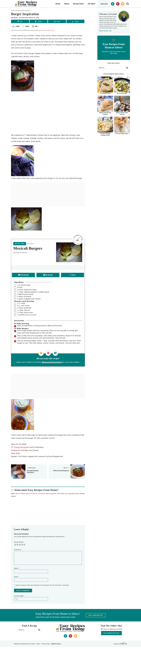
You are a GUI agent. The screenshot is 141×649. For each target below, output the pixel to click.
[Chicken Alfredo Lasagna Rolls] (105, 131)
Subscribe (104, 4)
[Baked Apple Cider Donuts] (122, 111)
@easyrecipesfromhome (52, 362)
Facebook (41, 493)
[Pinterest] (117, 3)
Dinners (17, 10)
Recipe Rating (18, 542)
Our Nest (91, 4)
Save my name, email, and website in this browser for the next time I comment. (42, 585)
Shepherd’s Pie (17, 450)
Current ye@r (19, 596)
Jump (17, 26)
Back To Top (55, 644)
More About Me (105, 31)
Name (16, 568)
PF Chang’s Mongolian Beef (22, 447)
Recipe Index (78, 4)
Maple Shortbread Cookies (105, 113)
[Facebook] (112, 3)
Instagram (52, 493)
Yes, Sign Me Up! (95, 615)
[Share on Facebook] (55, 353)
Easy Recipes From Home (26, 4)
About (66, 4)
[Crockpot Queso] (105, 91)
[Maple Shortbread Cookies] (105, 111)
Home (57, 4)
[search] (127, 4)
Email (16, 577)
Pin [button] (36, 26)
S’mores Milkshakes (122, 133)
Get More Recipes (111, 633)
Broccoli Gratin (122, 93)
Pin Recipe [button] (49, 275)
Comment (18, 550)
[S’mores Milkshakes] (122, 131)
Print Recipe (24, 275)
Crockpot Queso (105, 93)
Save (27, 26)
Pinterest (34, 493)
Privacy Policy (45, 644)
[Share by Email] (41, 353)
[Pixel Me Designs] (123, 644)
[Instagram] (122, 3)
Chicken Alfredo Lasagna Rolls (105, 134)
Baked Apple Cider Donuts (122, 113)
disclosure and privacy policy (47, 30)
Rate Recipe (14, 17)
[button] (48, 353)
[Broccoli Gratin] (122, 91)
